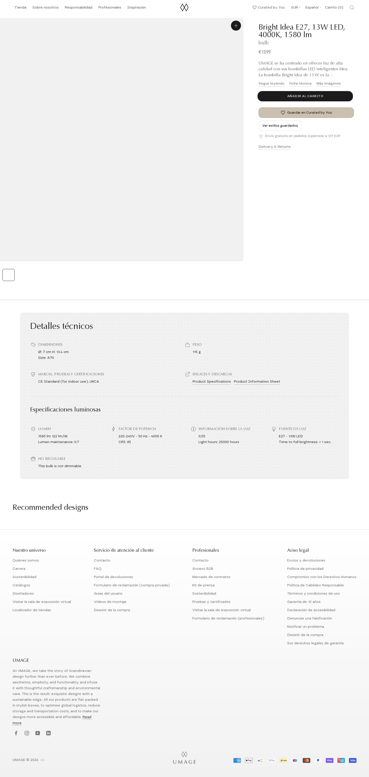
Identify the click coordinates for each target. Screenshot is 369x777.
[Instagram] (26, 733)
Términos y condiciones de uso (313, 593)
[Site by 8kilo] (43, 760)
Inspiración (136, 9)
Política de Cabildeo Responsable (315, 585)
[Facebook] (15, 733)
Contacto (102, 560)
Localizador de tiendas (32, 610)
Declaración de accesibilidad (311, 610)
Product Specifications (212, 381)
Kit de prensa (203, 585)
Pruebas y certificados (211, 602)
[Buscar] (351, 7)
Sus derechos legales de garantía (315, 643)
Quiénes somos (26, 560)
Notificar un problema (305, 626)
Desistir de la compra (112, 610)
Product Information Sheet (257, 381)
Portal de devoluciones (113, 577)
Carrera (19, 569)
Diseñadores (23, 593)
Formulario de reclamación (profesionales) (228, 618)
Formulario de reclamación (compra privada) (132, 585)
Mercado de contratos (211, 577)
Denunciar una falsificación (309, 618)
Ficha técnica (300, 83)
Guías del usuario (108, 593)
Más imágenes (329, 83)
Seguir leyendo (271, 83)
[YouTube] (37, 733)
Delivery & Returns (275, 147)
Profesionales (109, 7)
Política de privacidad (305, 569)
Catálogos (21, 585)
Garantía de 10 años (304, 602)
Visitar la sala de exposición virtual (42, 602)
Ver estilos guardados (280, 125)
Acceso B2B (202, 569)
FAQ (97, 569)
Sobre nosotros (45, 9)
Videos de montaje (110, 602)
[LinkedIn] (48, 733)
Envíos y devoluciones (306, 560)
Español (312, 7)
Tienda (20, 9)
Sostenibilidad (24, 577)
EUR (294, 7)
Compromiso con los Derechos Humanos (321, 577)
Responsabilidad (78, 9)
